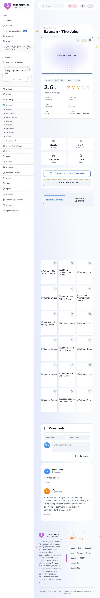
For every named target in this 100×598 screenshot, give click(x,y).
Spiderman (10, 129)
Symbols (9, 194)
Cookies (73, 558)
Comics (9, 105)
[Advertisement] (67, 17)
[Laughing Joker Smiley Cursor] (49, 323)
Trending (9, 20)
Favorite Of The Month (14, 62)
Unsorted (9, 205)
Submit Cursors (76, 563)
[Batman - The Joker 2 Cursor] (49, 272)
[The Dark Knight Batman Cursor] (85, 298)
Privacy (80, 553)
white (69, 80)
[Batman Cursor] (85, 272)
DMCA (82, 558)
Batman (9, 110)
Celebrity (9, 100)
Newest (9, 26)
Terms (88, 553)
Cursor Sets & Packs (14, 146)
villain (78, 80)
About (72, 548)
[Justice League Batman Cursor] (67, 400)
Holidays (9, 167)
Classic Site (75, 568)
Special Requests (12, 211)
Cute (8, 151)
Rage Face (10, 125)
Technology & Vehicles (15, 200)
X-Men (8, 136)
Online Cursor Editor (16, 31)
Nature (8, 178)
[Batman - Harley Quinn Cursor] (67, 272)
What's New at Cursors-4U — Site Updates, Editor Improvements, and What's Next (18, 48)
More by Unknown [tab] (80, 199)
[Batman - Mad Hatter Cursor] (67, 349)
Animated (10, 89)
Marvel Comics (11, 117)
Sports (8, 189)
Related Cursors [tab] (54, 200)
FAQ (80, 548)
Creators (9, 36)
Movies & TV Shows (13, 173)
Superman (10, 132)
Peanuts (9, 121)
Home (46, 28)
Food (8, 156)
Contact (88, 548)
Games (9, 162)
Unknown (48, 100)
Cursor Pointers (12, 141)
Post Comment (81, 456)
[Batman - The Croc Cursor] (67, 374)
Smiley (8, 183)
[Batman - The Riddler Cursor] (67, 298)
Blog (8, 41)
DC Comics (10, 113)
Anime (8, 94)
